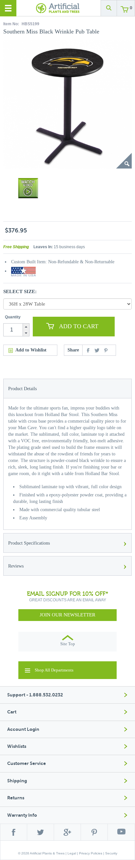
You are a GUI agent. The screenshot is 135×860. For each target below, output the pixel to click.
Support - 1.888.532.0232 (35, 694)
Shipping (17, 780)
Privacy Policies (90, 853)
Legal (72, 853)
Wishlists (16, 746)
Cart (11, 712)
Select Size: (20, 291)
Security (111, 853)
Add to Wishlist (31, 350)
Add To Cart (78, 326)
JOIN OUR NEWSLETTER (67, 614)
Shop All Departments (54, 670)
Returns (15, 797)
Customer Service (26, 763)
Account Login (23, 729)
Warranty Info (22, 815)
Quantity (13, 317)
